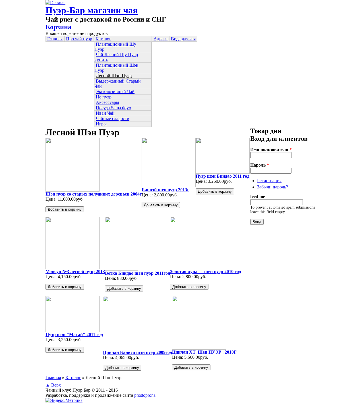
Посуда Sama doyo (113, 107)
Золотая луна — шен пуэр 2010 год (205, 271)
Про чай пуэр (79, 38)
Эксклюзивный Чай (115, 91)
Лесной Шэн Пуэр (114, 75)
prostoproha (145, 395)
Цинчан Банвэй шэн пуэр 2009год (137, 352)
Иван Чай (105, 113)
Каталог (103, 38)
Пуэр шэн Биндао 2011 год (222, 176)
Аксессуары (107, 102)
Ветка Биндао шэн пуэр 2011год (137, 273)
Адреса (160, 38)
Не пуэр (103, 97)
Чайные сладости (112, 118)
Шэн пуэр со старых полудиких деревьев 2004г (94, 194)
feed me (257, 196)
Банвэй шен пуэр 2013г (165, 189)
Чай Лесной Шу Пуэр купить (116, 57)
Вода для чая (183, 38)
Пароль (259, 165)
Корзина (58, 27)
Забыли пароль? (272, 186)
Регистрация (269, 180)
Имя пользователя (271, 149)
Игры (101, 123)
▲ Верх (53, 385)
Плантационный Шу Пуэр (115, 47)
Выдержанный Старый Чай (117, 84)
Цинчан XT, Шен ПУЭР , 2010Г (204, 352)
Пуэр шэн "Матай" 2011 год (74, 334)
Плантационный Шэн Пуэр (116, 68)
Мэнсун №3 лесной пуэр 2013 (75, 271)
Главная (55, 38)
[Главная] (55, 2)
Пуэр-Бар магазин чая (92, 10)
